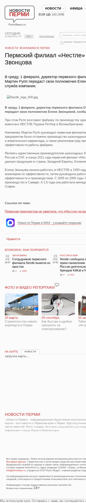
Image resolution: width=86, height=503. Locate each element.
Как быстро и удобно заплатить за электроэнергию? (57, 323)
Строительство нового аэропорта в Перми (21, 321)
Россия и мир (69, 255)
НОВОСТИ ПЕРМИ (22, 414)
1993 (24, 271)
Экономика (19, 255)
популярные (46, 36)
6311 (72, 275)
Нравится (13, 239)
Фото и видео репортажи (30, 288)
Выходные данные (16, 461)
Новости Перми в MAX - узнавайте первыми (49, 223)
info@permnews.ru (15, 470)
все (29, 36)
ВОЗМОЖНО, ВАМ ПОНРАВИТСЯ (26, 250)
